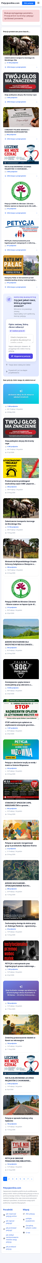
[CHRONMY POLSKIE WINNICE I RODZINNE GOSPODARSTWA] (21, 124)
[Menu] (38, 3)
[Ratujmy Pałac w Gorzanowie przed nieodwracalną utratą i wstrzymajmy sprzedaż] (21, 272)
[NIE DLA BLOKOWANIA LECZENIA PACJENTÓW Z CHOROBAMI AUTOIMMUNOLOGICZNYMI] (21, 161)
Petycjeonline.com (10, 3)
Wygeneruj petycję (22, 356)
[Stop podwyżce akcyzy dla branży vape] (21, 88)
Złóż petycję (28, 3)
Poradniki (8, 1209)
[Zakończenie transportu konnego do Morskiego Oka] (21, 52)
